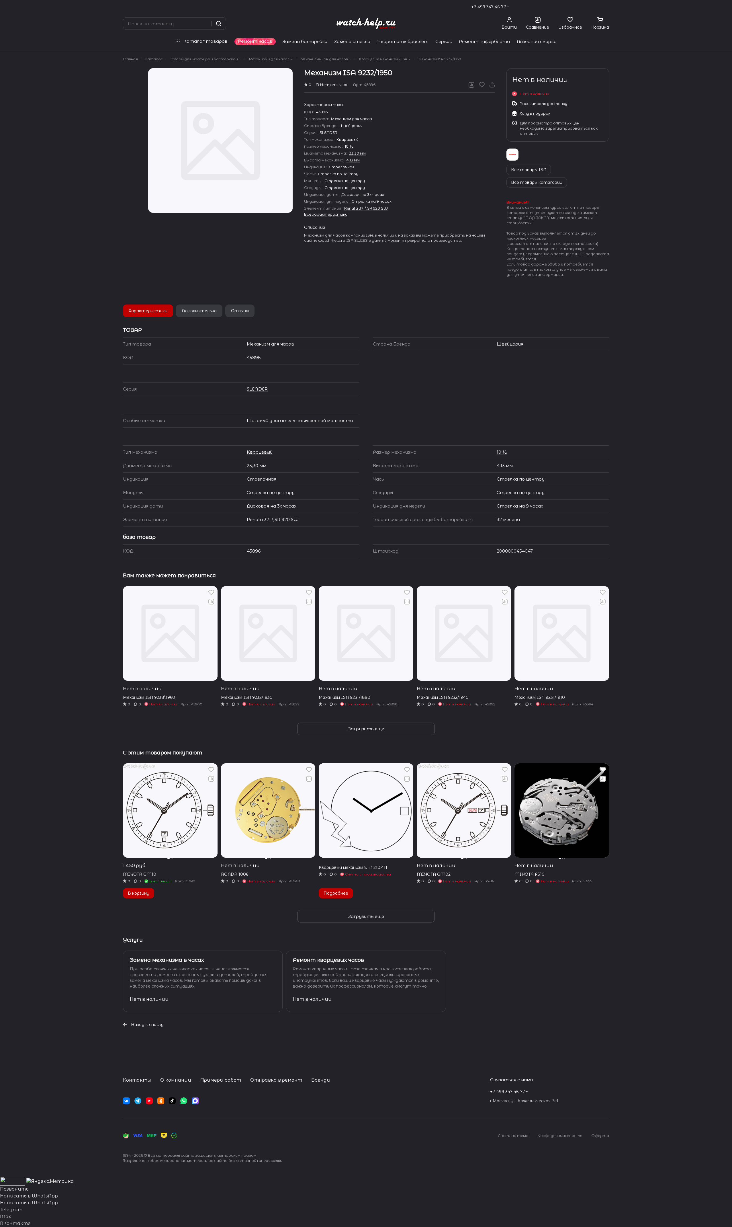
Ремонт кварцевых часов (328, 960)
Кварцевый (347, 139)
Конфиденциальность (560, 1135)
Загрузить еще (366, 728)
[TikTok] (172, 1100)
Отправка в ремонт (276, 1080)
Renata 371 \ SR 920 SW (366, 208)
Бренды (320, 1080)
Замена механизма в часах (167, 960)
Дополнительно (199, 310)
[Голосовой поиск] (205, 23)
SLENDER (328, 132)
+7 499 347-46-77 (488, 6)
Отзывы (240, 310)
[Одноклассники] (160, 1100)
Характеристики (148, 310)
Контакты (137, 1080)
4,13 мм (353, 160)
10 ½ (349, 146)
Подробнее (336, 893)
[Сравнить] (471, 85)
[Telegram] (137, 1100)
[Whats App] (183, 1100)
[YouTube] (149, 1100)
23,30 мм (357, 153)
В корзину (138, 893)
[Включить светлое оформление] (606, 7)
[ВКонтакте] (126, 1100)
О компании (175, 1080)
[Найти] (219, 23)
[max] (195, 1100)
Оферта (600, 1135)
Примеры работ (220, 1080)
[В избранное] (482, 85)
